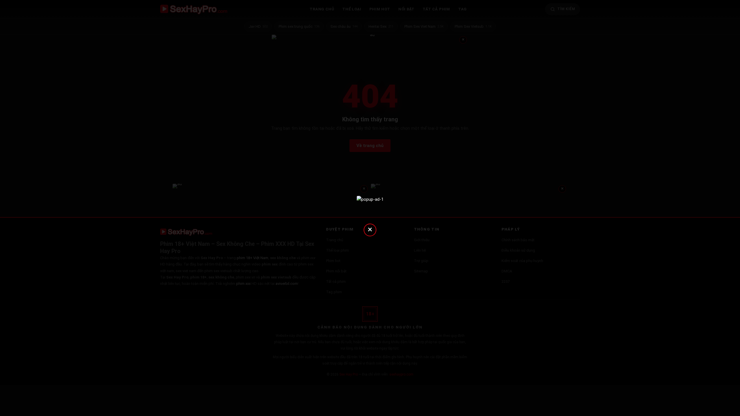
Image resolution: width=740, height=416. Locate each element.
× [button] (370, 229)
